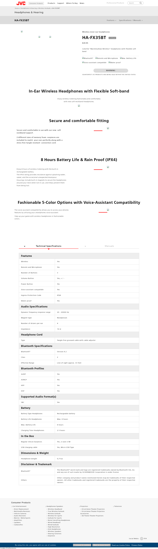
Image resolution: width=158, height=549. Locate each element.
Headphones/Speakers (55, 506)
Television (118, 506)
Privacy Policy (137, 545)
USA (145, 538)
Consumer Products (36, 3)
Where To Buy (72, 3)
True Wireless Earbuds (56, 511)
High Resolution (54, 527)
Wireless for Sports (55, 516)
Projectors (84, 506)
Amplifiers (18, 520)
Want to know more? (101, 545)
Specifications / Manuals (130, 20)
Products (51, 3)
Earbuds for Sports (55, 518)
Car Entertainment (19, 506)
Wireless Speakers (54, 531)
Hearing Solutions (54, 533)
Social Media (134, 538)
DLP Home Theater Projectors (92, 516)
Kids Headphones (54, 529)
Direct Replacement (21, 509)
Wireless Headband (55, 509)
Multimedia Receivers (22, 511)
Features (110, 20)
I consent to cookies (82, 545)
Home (17, 8)
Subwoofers (18, 525)
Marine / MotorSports (22, 518)
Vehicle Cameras (20, 513)
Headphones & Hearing (29, 8)
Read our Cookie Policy (121, 545)
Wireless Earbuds (44, 8)
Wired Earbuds (53, 525)
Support (60, 3)
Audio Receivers (20, 516)
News (82, 3)
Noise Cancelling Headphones (59, 520)
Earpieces (51, 536)
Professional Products (115, 3)
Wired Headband (54, 522)
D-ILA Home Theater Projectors (93, 509)
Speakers (17, 522)
